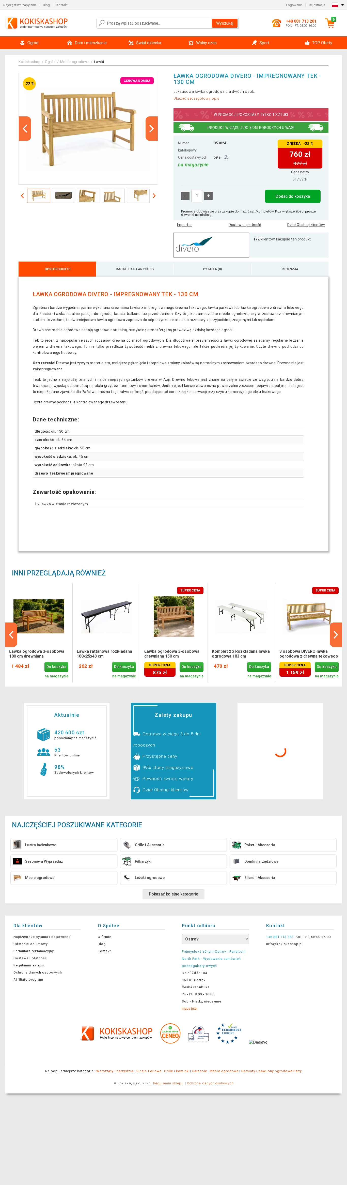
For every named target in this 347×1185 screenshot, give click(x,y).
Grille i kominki (177, 1071)
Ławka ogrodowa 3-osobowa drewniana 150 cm (171, 654)
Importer (184, 225)
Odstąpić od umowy (30, 944)
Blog (46, 5)
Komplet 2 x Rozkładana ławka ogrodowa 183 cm (241, 654)
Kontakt (62, 5)
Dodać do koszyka (293, 196)
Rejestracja (317, 5)
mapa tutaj (189, 1008)
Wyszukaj (224, 23)
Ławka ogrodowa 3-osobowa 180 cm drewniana (36, 654)
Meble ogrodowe (75, 62)
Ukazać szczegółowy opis (196, 98)
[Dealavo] (258, 1050)
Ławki (99, 62)
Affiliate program (28, 979)
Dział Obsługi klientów (306, 225)
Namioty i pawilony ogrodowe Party (271, 1071)
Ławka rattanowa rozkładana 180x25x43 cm (104, 654)
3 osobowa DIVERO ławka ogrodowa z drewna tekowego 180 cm (308, 654)
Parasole (199, 1071)
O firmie (104, 937)
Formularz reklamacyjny (33, 951)
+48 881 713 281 (280, 937)
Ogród (50, 62)
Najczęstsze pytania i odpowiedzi (42, 937)
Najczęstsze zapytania (20, 5)
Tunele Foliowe (149, 1071)
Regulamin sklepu (28, 965)
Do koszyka (56, 667)
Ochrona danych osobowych (37, 972)
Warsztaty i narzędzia (114, 1071)
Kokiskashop (30, 62)
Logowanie (294, 5)
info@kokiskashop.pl (284, 944)
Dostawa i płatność (245, 225)
